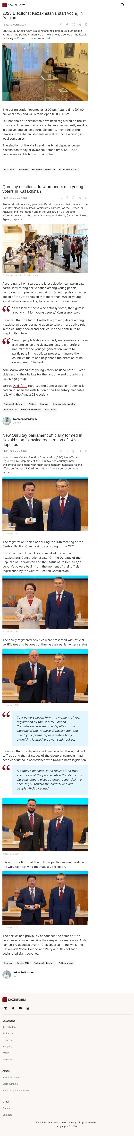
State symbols (10, 1083)
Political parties (66, 963)
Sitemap (6, 1108)
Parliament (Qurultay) (14, 404)
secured (67, 862)
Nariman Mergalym (25, 419)
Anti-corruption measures (15, 1090)
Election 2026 (10, 409)
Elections (23, 169)
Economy (7, 1040)
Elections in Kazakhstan (43, 169)
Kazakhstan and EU (68, 169)
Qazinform (20, 385)
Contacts (7, 1114)
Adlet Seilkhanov (23, 972)
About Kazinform (11, 1077)
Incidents (7, 1059)
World (5, 1052)
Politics (32, 404)
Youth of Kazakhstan (31, 409)
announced (16, 390)
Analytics (7, 1046)
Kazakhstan (9, 169)
